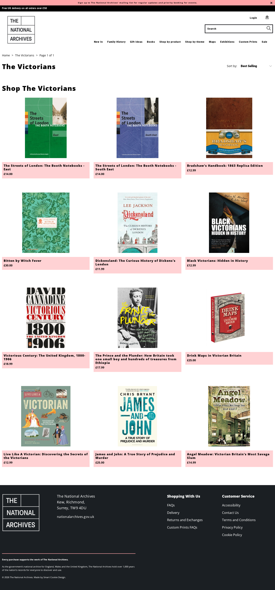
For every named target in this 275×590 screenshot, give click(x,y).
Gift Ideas (136, 41)
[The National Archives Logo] (24, 30)
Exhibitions (227, 41)
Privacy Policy (232, 527)
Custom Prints (248, 41)
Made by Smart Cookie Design (49, 577)
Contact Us (230, 512)
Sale (264, 41)
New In (98, 41)
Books (151, 41)
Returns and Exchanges (185, 520)
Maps (212, 41)
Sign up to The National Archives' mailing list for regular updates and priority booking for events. (137, 2)
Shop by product (170, 41)
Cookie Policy (232, 535)
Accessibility (231, 505)
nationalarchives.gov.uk (75, 516)
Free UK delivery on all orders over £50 (24, 8)
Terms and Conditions (239, 520)
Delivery (173, 512)
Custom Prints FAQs (182, 527)
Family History (116, 41)
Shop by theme (195, 41)
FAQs (171, 505)
